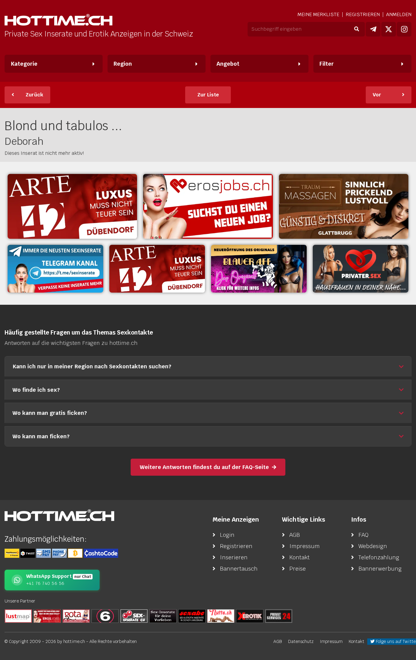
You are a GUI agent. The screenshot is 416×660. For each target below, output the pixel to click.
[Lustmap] (18, 615)
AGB (294, 534)
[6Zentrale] (105, 615)
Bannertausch (239, 568)
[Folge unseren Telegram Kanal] (373, 29)
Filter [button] (326, 63)
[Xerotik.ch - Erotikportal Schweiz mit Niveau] (249, 615)
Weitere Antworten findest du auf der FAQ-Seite (204, 467)
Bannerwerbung (380, 568)
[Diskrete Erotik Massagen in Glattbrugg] (343, 206)
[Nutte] (220, 615)
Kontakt (299, 557)
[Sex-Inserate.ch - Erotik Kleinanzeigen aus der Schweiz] (134, 615)
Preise (297, 568)
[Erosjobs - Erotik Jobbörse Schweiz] (208, 206)
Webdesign (372, 546)
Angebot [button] (228, 63)
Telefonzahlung (378, 557)
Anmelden (398, 14)
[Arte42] (72, 206)
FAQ (363, 534)
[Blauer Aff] (259, 269)
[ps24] (278, 615)
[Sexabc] (192, 615)
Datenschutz (301, 641)
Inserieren (234, 557)
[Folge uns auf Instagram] (404, 29)
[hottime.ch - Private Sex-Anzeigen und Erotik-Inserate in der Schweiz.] (58, 20)
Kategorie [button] (24, 63)
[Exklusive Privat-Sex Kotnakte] (360, 269)
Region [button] (123, 63)
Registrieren (363, 14)
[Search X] (163, 615)
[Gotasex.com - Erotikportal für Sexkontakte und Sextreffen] (76, 615)
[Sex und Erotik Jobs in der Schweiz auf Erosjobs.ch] (47, 615)
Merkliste (318, 14)
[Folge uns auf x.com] (388, 29)
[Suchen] (356, 29)
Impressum (304, 546)
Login (227, 534)
